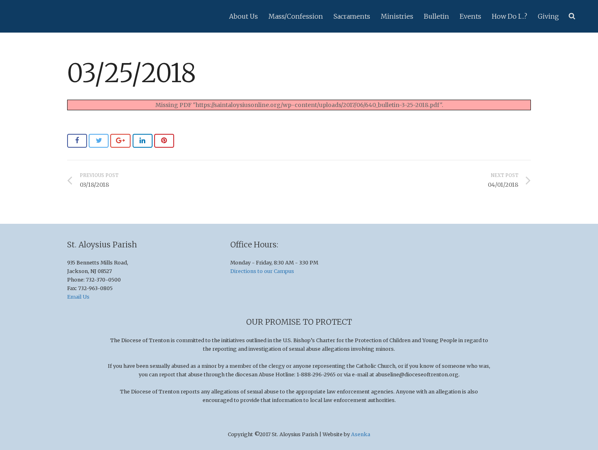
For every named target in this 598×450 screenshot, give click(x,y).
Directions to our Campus (262, 271)
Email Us (78, 297)
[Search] (572, 16)
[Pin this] (164, 141)
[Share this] (77, 141)
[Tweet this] (99, 141)
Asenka (360, 434)
